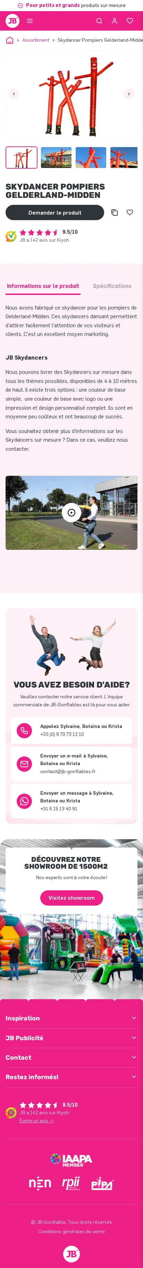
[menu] (29, 21)
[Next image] (129, 93)
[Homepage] (12, 21)
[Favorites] (129, 21)
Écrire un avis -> (36, 1121)
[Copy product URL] (114, 212)
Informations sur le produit (43, 286)
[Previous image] (13, 93)
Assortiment (35, 40)
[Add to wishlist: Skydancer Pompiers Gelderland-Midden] (129, 212)
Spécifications (112, 286)
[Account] (114, 21)
